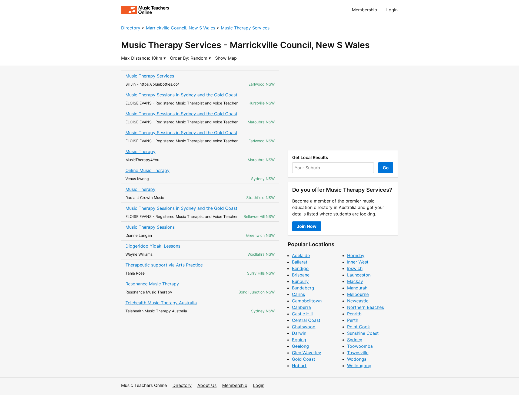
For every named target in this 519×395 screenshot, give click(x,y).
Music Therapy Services (245, 28)
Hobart (299, 365)
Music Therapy (140, 151)
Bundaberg (303, 288)
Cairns (298, 294)
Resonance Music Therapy (152, 283)
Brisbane (301, 275)
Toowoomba (360, 346)
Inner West (357, 262)
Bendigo (300, 268)
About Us (207, 385)
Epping (299, 339)
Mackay (355, 281)
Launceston (359, 275)
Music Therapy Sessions (150, 227)
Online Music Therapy (147, 170)
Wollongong (359, 365)
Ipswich (354, 268)
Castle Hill (302, 313)
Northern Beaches (365, 307)
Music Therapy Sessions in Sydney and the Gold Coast (181, 94)
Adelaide (301, 255)
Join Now (307, 226)
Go (386, 167)
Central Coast (306, 320)
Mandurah (357, 288)
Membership (364, 9)
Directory (130, 28)
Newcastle (357, 300)
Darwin (299, 333)
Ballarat (299, 262)
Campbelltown (307, 300)
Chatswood (303, 326)
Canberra (301, 307)
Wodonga (357, 359)
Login (392, 9)
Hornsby (355, 255)
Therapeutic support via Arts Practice (164, 265)
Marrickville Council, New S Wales (180, 28)
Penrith (354, 313)
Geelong (300, 346)
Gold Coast (303, 359)
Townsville (357, 352)
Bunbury (300, 281)
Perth (352, 320)
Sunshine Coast (363, 333)
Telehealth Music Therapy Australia (161, 302)
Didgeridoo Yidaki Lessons (152, 246)
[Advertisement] (343, 108)
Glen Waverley (306, 352)
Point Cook (358, 326)
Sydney (354, 339)
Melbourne (358, 294)
